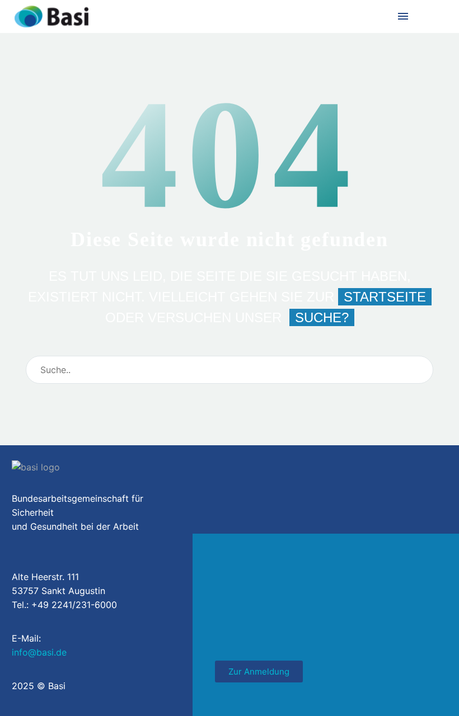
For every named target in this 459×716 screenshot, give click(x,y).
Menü (403, 16)
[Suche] (420, 370)
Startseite (385, 296)
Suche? (322, 317)
